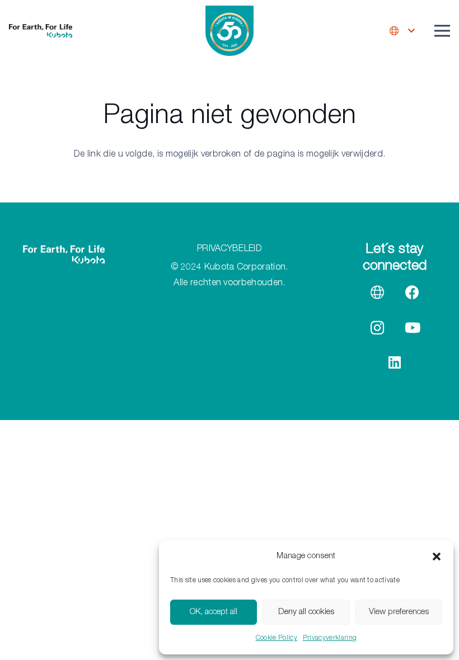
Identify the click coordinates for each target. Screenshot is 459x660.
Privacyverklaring (330, 638)
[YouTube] (412, 328)
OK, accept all (213, 612)
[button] (436, 556)
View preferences (399, 612)
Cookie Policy (276, 638)
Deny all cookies (306, 612)
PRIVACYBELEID (229, 249)
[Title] (377, 292)
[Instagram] (377, 328)
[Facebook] (412, 292)
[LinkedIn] (395, 362)
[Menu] (442, 31)
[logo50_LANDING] (229, 31)
